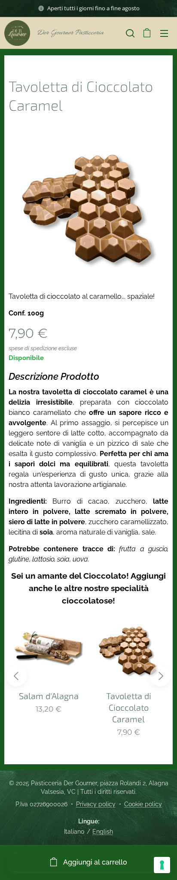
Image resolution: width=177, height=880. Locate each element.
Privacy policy (96, 804)
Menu (164, 33)
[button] (130, 33)
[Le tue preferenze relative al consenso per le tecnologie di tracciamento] (162, 865)
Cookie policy (143, 804)
